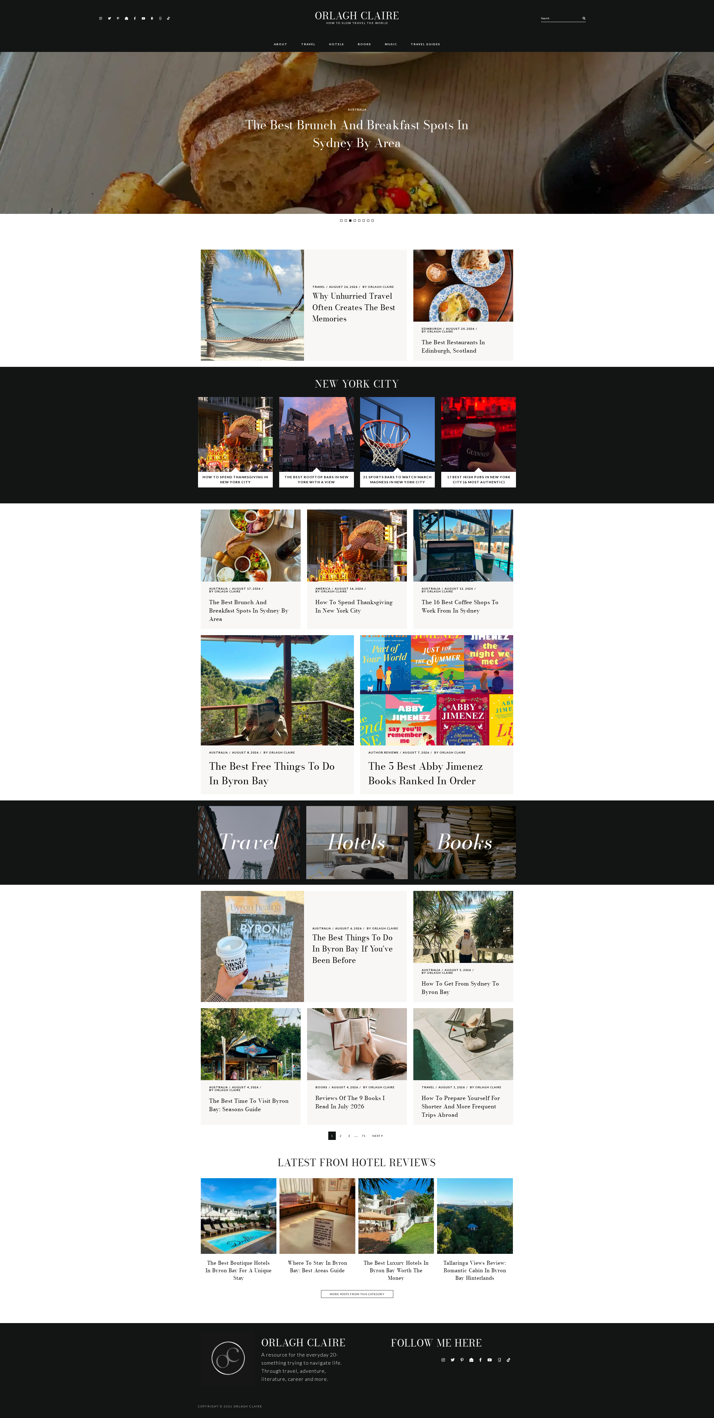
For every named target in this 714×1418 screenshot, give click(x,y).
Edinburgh (432, 328)
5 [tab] (359, 220)
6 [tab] (364, 220)
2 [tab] (346, 220)
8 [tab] (373, 220)
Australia (218, 588)
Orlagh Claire (357, 16)
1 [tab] (341, 220)
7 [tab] (368, 220)
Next (376, 1135)
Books (321, 1087)
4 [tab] (355, 220)
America (357, 109)
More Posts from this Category (357, 1294)
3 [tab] (350, 220)
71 (364, 1135)
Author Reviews (383, 752)
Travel (318, 286)
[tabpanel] (357, 133)
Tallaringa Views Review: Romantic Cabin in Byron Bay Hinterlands (474, 1270)
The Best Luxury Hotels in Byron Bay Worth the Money (396, 1270)
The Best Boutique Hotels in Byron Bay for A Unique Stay (239, 1270)
